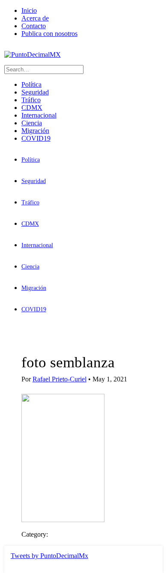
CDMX (31, 107)
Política (31, 84)
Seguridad (35, 92)
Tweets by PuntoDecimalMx (49, 555)
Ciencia (31, 123)
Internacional (39, 115)
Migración (35, 130)
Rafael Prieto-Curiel (59, 379)
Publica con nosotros (49, 33)
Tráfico (31, 99)
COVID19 (36, 138)
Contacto (33, 26)
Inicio (29, 10)
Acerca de (35, 18)
